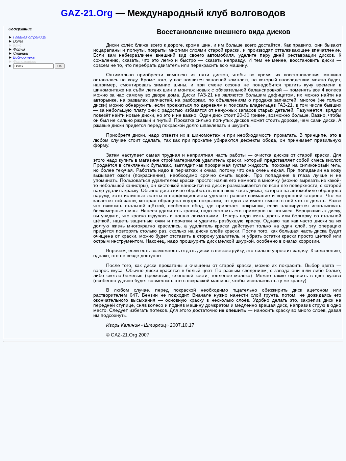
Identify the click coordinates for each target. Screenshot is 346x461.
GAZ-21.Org (87, 13)
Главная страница (29, 37)
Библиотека (23, 57)
